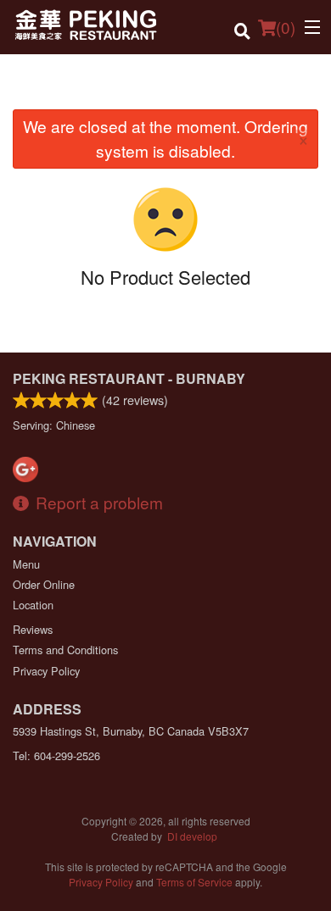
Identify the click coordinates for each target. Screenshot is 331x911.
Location (33, 605)
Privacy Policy (46, 671)
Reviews (33, 629)
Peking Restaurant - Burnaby (129, 378)
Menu (26, 564)
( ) (285, 26)
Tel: (56, 755)
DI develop (192, 836)
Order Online (44, 584)
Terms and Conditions (65, 650)
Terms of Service (194, 882)
